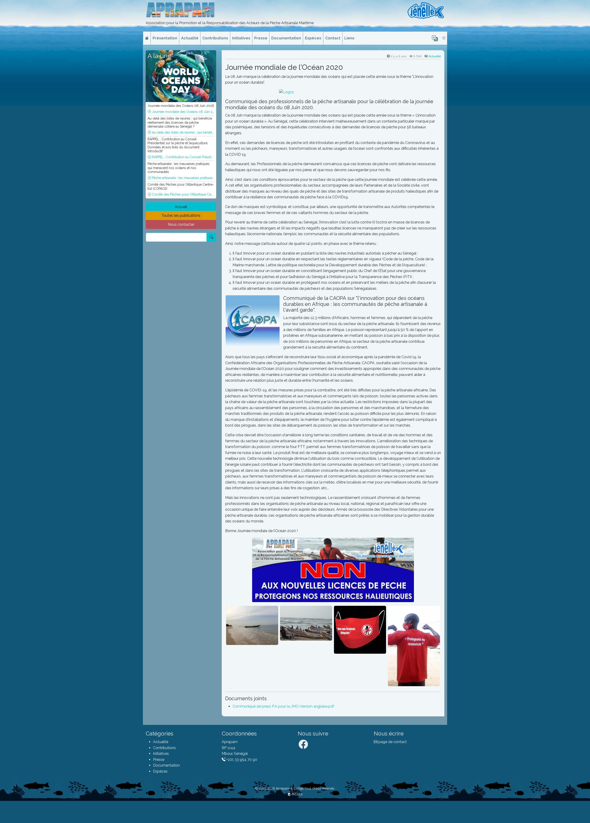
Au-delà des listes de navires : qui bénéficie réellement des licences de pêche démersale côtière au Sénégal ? (182, 132)
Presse (260, 38)
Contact (332, 38)
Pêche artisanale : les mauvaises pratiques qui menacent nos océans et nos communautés (182, 178)
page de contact (392, 742)
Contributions (215, 38)
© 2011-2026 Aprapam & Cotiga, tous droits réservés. (295, 788)
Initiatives (241, 38)
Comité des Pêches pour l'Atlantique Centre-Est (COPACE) (182, 194)
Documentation (286, 38)
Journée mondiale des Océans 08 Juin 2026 (182, 112)
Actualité (189, 38)
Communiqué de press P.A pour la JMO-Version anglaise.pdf (283, 706)
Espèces (313, 38)
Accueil (181, 207)
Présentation (165, 38)
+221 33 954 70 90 (241, 759)
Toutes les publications (181, 215)
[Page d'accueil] (146, 38)
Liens (349, 38)
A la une (159, 56)
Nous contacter (181, 224)
